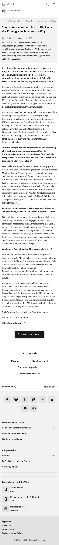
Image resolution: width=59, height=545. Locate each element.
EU (38, 179)
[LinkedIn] (52, 399)
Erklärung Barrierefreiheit (12, 533)
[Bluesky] (16, 399)
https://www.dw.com (12, 323)
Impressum (6, 521)
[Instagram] (34, 399)
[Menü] (54, 4)
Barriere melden (8, 529)
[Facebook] (8, 399)
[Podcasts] (34, 408)
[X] (25, 399)
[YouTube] (25, 408)
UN (3, 179)
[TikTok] (43, 399)
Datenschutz (7, 525)
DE (3, 4)
